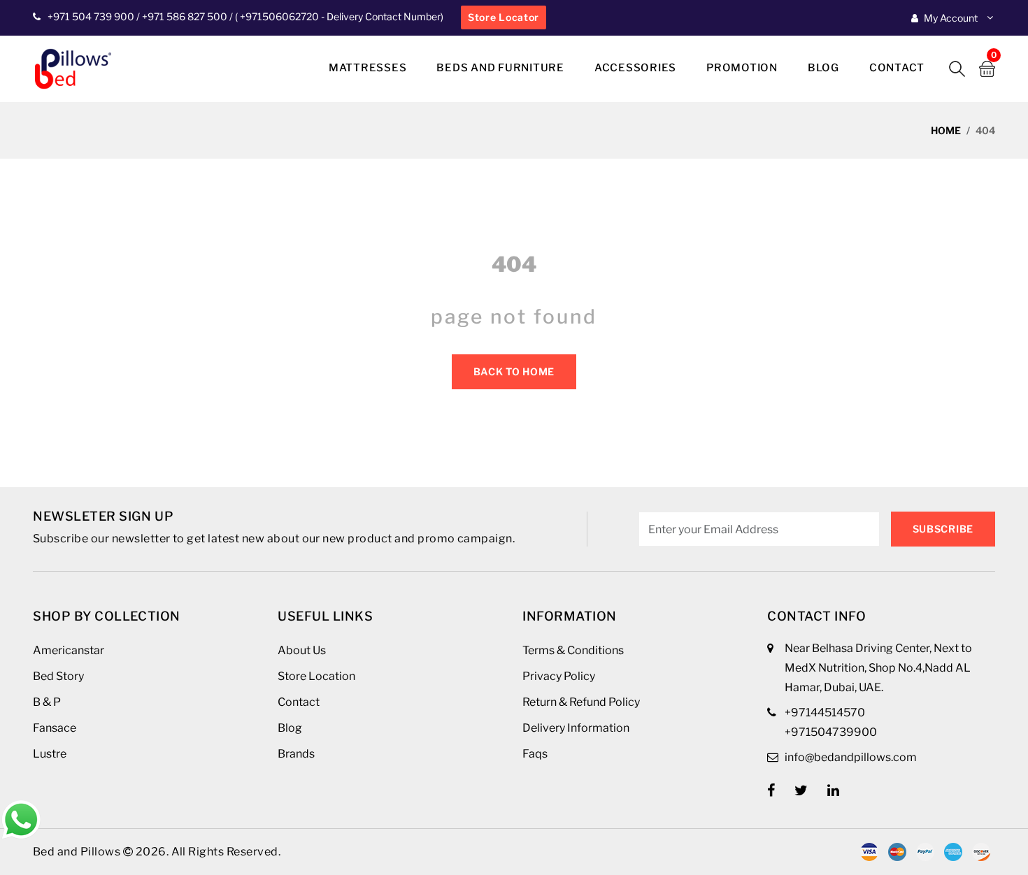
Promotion (742, 68)
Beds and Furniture (500, 68)
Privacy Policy (558, 676)
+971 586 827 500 (184, 16)
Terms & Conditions (573, 650)
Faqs (535, 753)
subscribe (943, 529)
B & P (47, 702)
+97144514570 (825, 712)
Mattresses (368, 68)
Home (946, 130)
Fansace (54, 728)
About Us (302, 650)
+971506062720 (278, 16)
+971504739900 (831, 732)
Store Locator (503, 17)
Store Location (316, 676)
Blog (823, 68)
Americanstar (68, 650)
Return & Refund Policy (581, 702)
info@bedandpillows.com (851, 757)
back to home (514, 371)
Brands (296, 753)
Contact (897, 68)
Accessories (635, 68)
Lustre (49, 753)
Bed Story (58, 676)
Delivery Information (575, 728)
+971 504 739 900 (91, 16)
